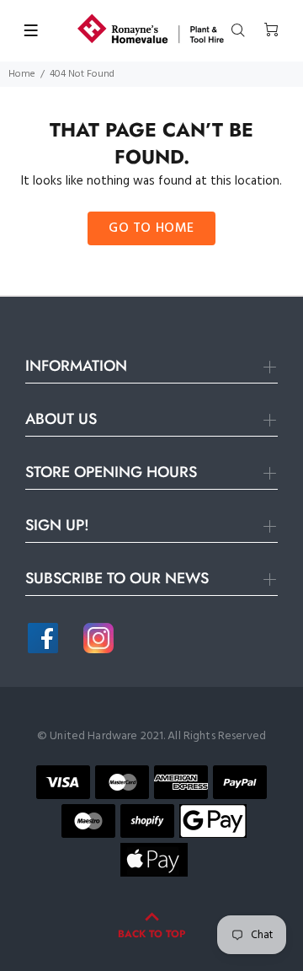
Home (21, 74)
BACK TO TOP (151, 933)
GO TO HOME (151, 228)
